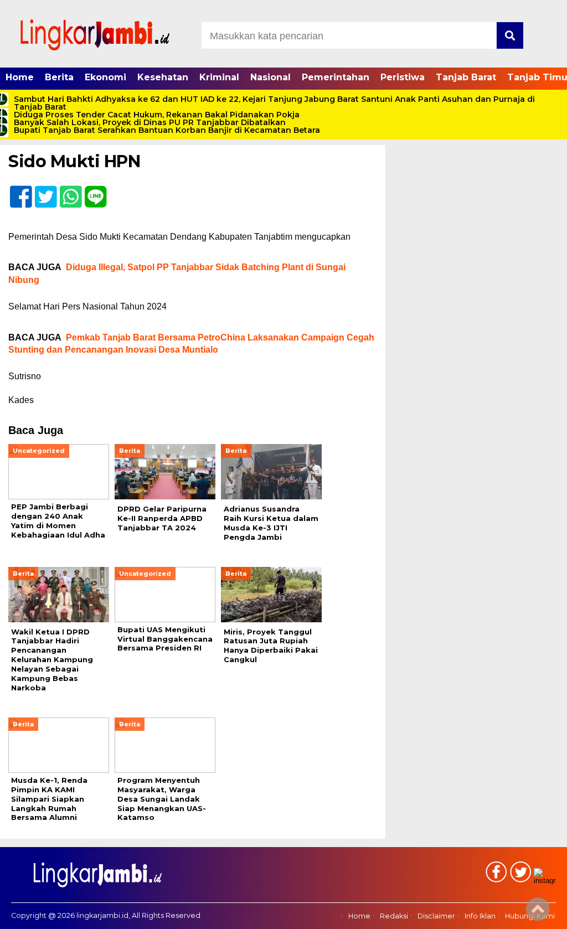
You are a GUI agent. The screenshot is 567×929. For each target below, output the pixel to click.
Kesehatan (162, 77)
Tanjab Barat (466, 77)
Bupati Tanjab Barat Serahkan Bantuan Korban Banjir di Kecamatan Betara (167, 130)
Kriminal (219, 77)
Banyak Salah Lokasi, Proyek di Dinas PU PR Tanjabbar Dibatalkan (150, 122)
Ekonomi (105, 77)
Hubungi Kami (530, 916)
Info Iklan (480, 916)
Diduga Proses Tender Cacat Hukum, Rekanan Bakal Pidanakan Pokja (157, 114)
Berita (59, 77)
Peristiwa (402, 77)
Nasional (270, 77)
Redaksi (394, 916)
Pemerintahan (335, 77)
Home (20, 77)
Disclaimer (436, 916)
